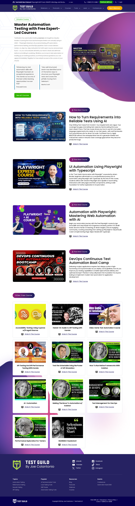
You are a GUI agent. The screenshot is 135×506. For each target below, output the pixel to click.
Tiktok (98, 465)
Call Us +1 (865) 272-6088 (104, 501)
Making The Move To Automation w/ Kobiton (67, 404)
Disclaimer (103, 500)
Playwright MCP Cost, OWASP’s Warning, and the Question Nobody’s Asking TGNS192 (40, 2)
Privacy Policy (112, 500)
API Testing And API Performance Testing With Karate (30, 366)
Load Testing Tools (46, 485)
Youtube (79, 465)
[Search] (116, 2)
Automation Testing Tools (48, 490)
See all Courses (22, 95)
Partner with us (106, 2)
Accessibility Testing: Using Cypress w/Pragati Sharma (30, 329)
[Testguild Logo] (25, 8)
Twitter (78, 468)
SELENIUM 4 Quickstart (67, 441)
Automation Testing (19, 482)
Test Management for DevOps (104, 403)
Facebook (99, 461)
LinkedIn (79, 461)
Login (120, 2)
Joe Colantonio (68, 501)
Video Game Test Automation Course (104, 328)
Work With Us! (94, 500)
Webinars (72, 487)
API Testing (16, 490)
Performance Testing (19, 485)
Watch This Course (80, 144)
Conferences (101, 482)
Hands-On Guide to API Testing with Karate (67, 329)
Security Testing (17, 487)
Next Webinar (114, 8)
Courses (71, 490)
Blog (70, 482)
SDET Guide (44, 487)
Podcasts (72, 485)
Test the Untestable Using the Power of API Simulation (67, 366)
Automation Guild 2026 (104, 485)
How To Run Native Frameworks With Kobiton (105, 366)
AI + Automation (30, 403)
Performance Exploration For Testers (30, 441)
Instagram (99, 468)
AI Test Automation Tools (48, 482)
